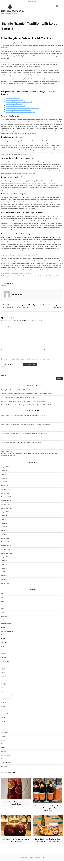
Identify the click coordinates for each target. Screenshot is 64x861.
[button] (59, 6)
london (3, 672)
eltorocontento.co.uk (12, 11)
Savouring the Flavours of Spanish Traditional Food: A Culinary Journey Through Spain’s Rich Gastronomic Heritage (29, 454)
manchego (4, 680)
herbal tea (4, 650)
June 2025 (4, 519)
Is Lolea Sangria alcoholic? (14, 104)
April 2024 (4, 572)
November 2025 (6, 500)
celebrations (12, 276)
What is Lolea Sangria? (13, 98)
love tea (3, 676)
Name (3, 350)
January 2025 (5, 538)
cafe (2, 609)
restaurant (4, 714)
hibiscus (3, 654)
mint (2, 691)
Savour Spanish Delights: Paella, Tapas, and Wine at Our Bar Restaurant (23, 401)
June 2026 (4, 474)
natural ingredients (54, 276)
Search (3, 375)
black (2, 597)
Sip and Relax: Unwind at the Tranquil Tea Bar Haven (47, 306)
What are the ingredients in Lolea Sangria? (19, 102)
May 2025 (4, 523)
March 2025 (4, 530)
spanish (3, 736)
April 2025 (4, 527)
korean (3, 665)
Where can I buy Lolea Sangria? (15, 106)
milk (2, 687)
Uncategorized (28, 273)
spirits (3, 740)
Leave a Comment (17, 274)
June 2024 (4, 564)
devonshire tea (6, 624)
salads (3, 721)
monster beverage (7, 695)
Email (25, 350)
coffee (3, 620)
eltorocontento (17, 295)
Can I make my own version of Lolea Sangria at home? (22, 108)
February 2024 (5, 579)
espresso (4, 627)
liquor (3, 669)
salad (3, 717)
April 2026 (4, 482)
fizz (18, 276)
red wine (8, 278)
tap (2, 744)
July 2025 (4, 515)
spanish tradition (26, 278)
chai (2, 612)
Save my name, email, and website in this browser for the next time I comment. (29, 359)
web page (4, 433)
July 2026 (4, 470)
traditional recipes (37, 278)
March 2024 (4, 576)
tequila (3, 751)
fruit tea (3, 639)
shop (2, 729)
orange (3, 702)
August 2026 (5, 467)
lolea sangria (33, 276)
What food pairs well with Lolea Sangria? (18, 110)
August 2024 (5, 557)
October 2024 (5, 549)
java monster (5, 661)
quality (3, 278)
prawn (3, 706)
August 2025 (5, 512)
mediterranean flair (43, 276)
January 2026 (5, 493)
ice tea (3, 657)
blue (2, 601)
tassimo (3, 747)
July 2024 (4, 560)
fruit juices (26, 276)
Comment (5, 327)
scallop (3, 725)
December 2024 (6, 542)
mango (3, 684)
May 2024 (4, 568)
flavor (21, 276)
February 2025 (5, 534)
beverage (6, 276)
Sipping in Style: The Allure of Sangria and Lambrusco (17, 397)
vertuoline (4, 766)
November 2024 (6, 545)
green (3, 646)
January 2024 (5, 583)
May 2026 (4, 478)
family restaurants (7, 631)
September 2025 (6, 508)
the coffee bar (5, 755)
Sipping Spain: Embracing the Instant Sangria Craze (17, 390)
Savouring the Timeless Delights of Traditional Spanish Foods (32, 424)
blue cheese (5, 605)
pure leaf (4, 710)
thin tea (3, 759)
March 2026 (4, 485)
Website (46, 350)
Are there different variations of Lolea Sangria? (20, 112)
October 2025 (5, 504)
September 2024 (6, 553)
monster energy (6, 699)
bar (2, 594)
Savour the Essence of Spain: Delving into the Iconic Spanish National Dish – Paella (26, 405)
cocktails (4, 616)
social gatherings (16, 278)
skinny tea (4, 732)
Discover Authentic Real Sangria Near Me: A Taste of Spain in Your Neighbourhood (26, 393)
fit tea (3, 635)
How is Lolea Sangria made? (14, 100)
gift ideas (4, 642)
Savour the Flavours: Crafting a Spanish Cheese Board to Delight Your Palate (16, 306)
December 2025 (6, 497)
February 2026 (5, 489)
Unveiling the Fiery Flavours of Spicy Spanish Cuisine (29, 415)
